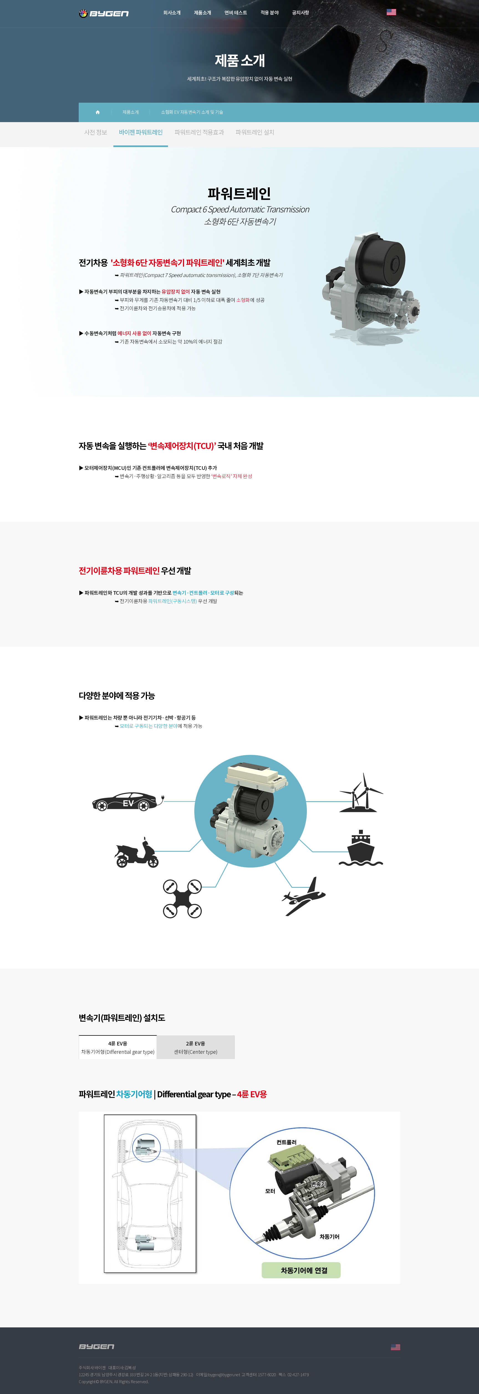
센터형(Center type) (196, 1047)
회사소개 (171, 12)
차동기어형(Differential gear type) (118, 1047)
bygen (109, 13)
